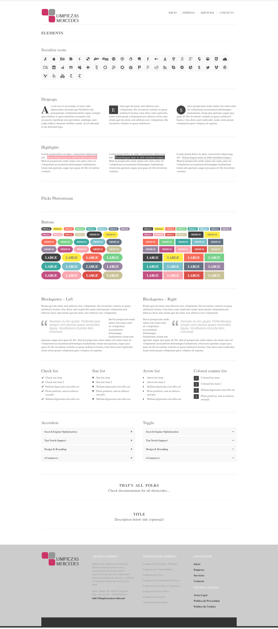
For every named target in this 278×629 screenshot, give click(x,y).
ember (131, 59)
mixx (71, 67)
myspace (80, 67)
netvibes (88, 67)
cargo (80, 59)
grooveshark (208, 59)
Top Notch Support (156, 440)
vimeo (216, 67)
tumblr (199, 67)
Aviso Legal (200, 595)
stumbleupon (182, 67)
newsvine (97, 67)
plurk (139, 67)
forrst (165, 59)
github (174, 59)
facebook (148, 59)
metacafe (62, 67)
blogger (71, 59)
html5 (216, 59)
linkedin (54, 67)
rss (165, 67)
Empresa (189, 12)
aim (45, 59)
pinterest (131, 67)
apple (54, 59)
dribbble (122, 59)
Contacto (227, 12)
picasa (122, 67)
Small (46, 229)
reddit (156, 67)
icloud (225, 59)
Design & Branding (157, 449)
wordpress (225, 67)
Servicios (207, 12)
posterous (148, 67)
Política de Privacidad (206, 601)
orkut (105, 67)
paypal (114, 67)
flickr (156, 59)
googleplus (191, 59)
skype (174, 67)
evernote (139, 59)
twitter (208, 67)
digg (105, 59)
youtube (62, 76)
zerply (71, 76)
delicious (88, 59)
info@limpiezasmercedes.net (108, 598)
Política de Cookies (205, 606)
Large (51, 257)
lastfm (45, 67)
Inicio (173, 12)
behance (62, 59)
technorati (191, 67)
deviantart (97, 59)
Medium (94, 234)
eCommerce (153, 458)
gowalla (199, 59)
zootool (80, 76)
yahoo (45, 76)
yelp (54, 76)
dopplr (114, 59)
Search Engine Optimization (162, 431)
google (182, 59)
